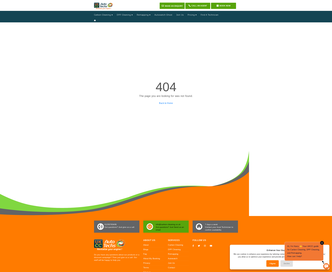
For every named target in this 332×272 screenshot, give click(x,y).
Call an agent (199, 6)
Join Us (180, 15)
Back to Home (166, 103)
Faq (145, 254)
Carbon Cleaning (103, 15)
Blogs (145, 249)
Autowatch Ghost (163, 15)
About (146, 245)
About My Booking (151, 258)
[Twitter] (199, 245)
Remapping (143, 15)
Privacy (146, 263)
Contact (171, 267)
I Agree (272, 263)
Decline (287, 263)
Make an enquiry (172, 6)
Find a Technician (210, 15)
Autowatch (173, 258)
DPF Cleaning (124, 15)
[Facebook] (193, 245)
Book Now (225, 6)
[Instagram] (205, 245)
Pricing (191, 15)
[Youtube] (211, 245)
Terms (146, 267)
